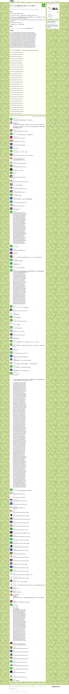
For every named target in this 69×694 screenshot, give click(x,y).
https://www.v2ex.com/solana (51, 27)
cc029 (14, 369)
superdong (14, 190)
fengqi (14, 309)
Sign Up (56, 1)
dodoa (14, 562)
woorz (14, 330)
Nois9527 (14, 524)
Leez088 (14, 319)
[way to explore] (12, 1)
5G (13, 168)
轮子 (40, 116)
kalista (14, 154)
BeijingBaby (15, 594)
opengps (14, 545)
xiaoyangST (15, 580)
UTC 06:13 (17, 691)
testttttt (14, 528)
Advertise (16, 686)
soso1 (14, 559)
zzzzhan (14, 514)
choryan (14, 511)
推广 (13, 3)
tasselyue (14, 587)
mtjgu (14, 492)
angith (14, 312)
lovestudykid (15, 262)
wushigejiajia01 (15, 499)
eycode (14, 162)
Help (13, 686)
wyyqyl (14, 333)
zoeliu (14, 180)
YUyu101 (14, 583)
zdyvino (14, 208)
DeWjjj (51, 18)
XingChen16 (15, 590)
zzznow (14, 521)
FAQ (25, 686)
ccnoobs (14, 552)
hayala (14, 566)
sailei (14, 496)
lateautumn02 (15, 576)
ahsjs (14, 197)
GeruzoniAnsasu (15, 122)
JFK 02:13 (27, 691)
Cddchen (14, 660)
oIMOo (14, 573)
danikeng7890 (15, 252)
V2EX (11, 3)
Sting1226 (14, 358)
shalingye (14, 157)
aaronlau (14, 671)
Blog (20, 686)
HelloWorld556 (15, 136)
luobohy (14, 187)
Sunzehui (14, 535)
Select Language (43, 686)
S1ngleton (14, 249)
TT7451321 (14, 362)
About (10, 686)
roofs (14, 667)
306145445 (14, 647)
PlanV (14, 517)
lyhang (14, 140)
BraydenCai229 (15, 542)
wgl (13, 201)
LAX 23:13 (24, 691)
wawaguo (14, 569)
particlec (14, 600)
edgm (14, 531)
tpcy (13, 653)
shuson (14, 348)
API (22, 686)
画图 (33, 116)
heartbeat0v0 (15, 549)
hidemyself (14, 129)
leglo (13, 355)
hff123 (14, 650)
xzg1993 (14, 657)
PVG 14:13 (20, 691)
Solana (28, 686)
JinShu (14, 175)
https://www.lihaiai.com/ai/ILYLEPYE (15, 28)
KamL (14, 538)
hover (14, 183)
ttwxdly (14, 204)
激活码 (44, 116)
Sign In (58, 1)
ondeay (14, 165)
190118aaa (14, 679)
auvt (14, 260)
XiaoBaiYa (15, 7)
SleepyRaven (15, 506)
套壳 (36, 116)
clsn (13, 143)
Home (53, 1)
